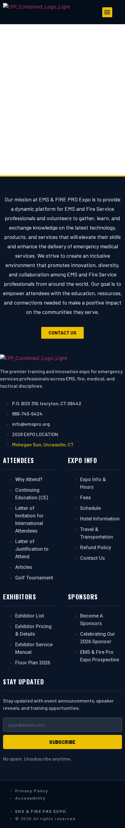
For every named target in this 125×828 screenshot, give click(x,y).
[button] (107, 12)
